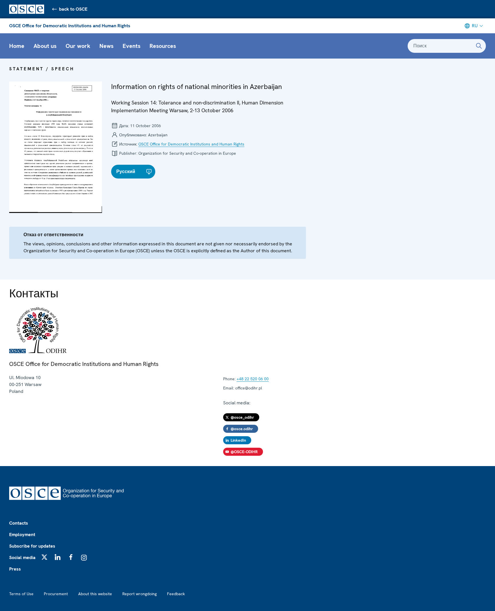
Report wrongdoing (139, 593)
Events (131, 46)
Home (16, 46)
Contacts (18, 523)
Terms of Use (21, 593)
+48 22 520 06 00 (253, 378)
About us (45, 46)
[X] (44, 557)
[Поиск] (479, 46)
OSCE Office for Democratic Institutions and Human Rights (69, 26)
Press (15, 569)
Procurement (56, 593)
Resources (163, 46)
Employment (22, 535)
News (106, 46)
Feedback (176, 593)
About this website (95, 593)
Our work (78, 46)
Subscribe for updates (32, 546)
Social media (22, 557)
